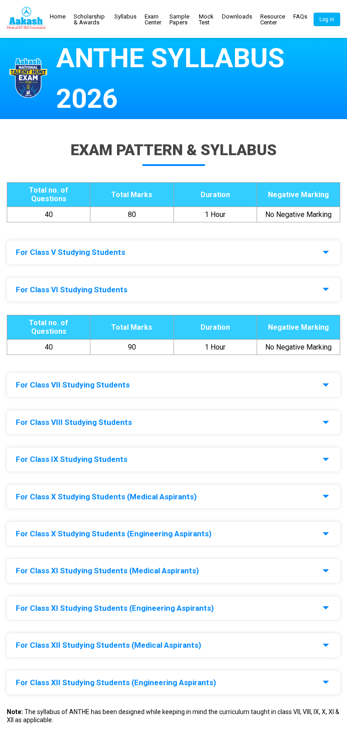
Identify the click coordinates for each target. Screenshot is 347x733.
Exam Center (153, 19)
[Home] (26, 19)
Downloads (237, 16)
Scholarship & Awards (89, 19)
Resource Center (272, 19)
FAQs (300, 16)
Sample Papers (179, 19)
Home (58, 16)
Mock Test (206, 19)
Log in (326, 19)
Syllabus (125, 16)
